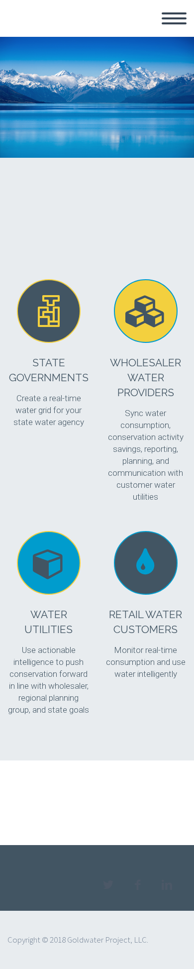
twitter (107, 884)
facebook (137, 884)
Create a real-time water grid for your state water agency (48, 410)
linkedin (166, 884)
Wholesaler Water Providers (145, 377)
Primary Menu (174, 18)
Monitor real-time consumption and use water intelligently (146, 662)
